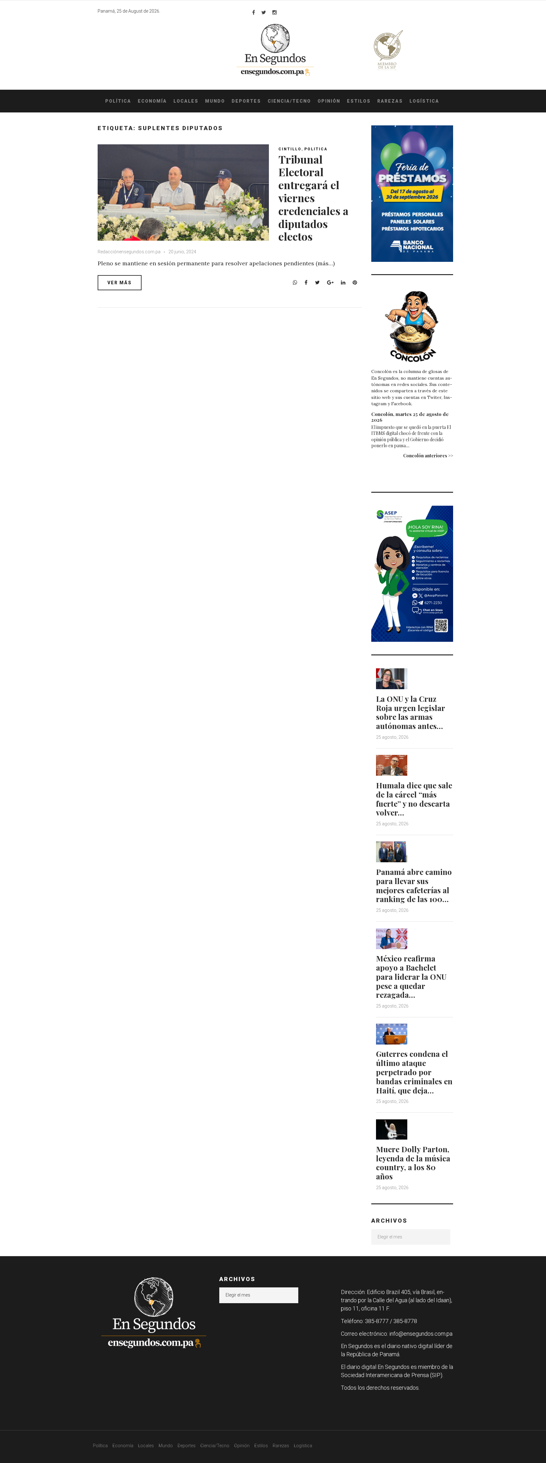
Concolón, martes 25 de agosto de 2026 (410, 417)
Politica (315, 149)
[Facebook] (254, 12)
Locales (185, 101)
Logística (424, 101)
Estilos (359, 101)
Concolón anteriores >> (428, 456)
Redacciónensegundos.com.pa (129, 251)
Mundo (215, 101)
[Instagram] (274, 12)
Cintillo (289, 149)
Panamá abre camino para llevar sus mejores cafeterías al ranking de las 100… (414, 885)
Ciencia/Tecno (289, 101)
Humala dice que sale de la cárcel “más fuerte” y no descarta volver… (414, 798)
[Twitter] (264, 12)
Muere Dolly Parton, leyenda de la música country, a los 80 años (413, 1162)
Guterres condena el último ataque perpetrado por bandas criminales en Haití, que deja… (414, 1072)
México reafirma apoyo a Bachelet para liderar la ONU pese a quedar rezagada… (411, 976)
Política (118, 101)
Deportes (246, 101)
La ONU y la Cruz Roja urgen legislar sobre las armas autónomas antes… (410, 712)
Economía (152, 101)
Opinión (329, 101)
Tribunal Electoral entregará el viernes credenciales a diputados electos (313, 198)
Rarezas (390, 101)
